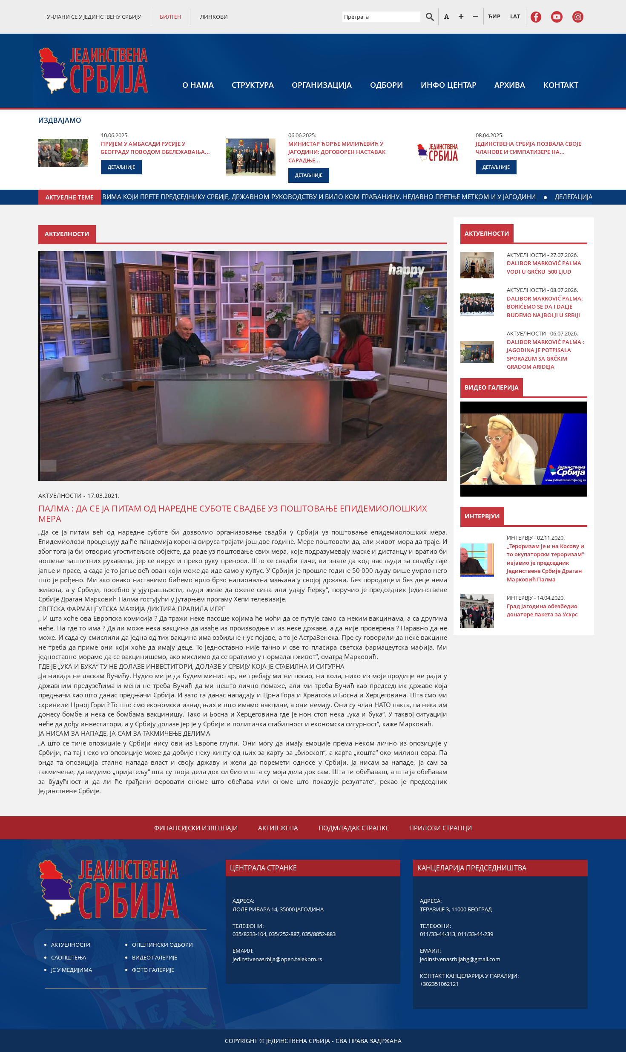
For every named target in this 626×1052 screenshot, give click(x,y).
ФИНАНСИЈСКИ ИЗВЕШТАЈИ (196, 828)
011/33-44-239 (475, 934)
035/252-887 (284, 934)
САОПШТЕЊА (68, 957)
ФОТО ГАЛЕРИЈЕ (153, 970)
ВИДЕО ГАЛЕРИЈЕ (154, 957)
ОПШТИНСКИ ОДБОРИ (162, 944)
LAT (515, 16)
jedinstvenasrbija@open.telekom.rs (277, 959)
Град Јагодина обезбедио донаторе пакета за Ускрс (542, 610)
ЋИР (494, 16)
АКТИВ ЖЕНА (278, 828)
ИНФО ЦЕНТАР (449, 85)
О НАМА (198, 85)
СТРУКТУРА (253, 85)
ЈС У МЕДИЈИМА (71, 970)
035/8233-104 (249, 934)
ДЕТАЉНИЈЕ (121, 167)
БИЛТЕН (170, 16)
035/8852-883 (319, 934)
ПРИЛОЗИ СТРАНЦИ (440, 828)
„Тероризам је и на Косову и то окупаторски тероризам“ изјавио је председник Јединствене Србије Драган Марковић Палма (545, 562)
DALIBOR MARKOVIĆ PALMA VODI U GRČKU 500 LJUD (544, 267)
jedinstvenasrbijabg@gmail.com (460, 959)
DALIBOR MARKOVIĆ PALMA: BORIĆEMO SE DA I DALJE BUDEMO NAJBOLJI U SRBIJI (545, 307)
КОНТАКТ (560, 85)
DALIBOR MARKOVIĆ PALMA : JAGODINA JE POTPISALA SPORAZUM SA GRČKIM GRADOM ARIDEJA (545, 354)
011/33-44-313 (437, 934)
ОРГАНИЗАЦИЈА (322, 85)
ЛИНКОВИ (214, 16)
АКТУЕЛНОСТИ (70, 944)
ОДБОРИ (386, 85)
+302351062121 (439, 984)
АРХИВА (509, 85)
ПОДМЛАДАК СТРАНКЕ (354, 828)
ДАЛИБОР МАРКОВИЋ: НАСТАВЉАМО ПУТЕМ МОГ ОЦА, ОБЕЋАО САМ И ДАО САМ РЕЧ (411, 196)
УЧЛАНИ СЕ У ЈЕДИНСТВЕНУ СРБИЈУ (94, 16)
